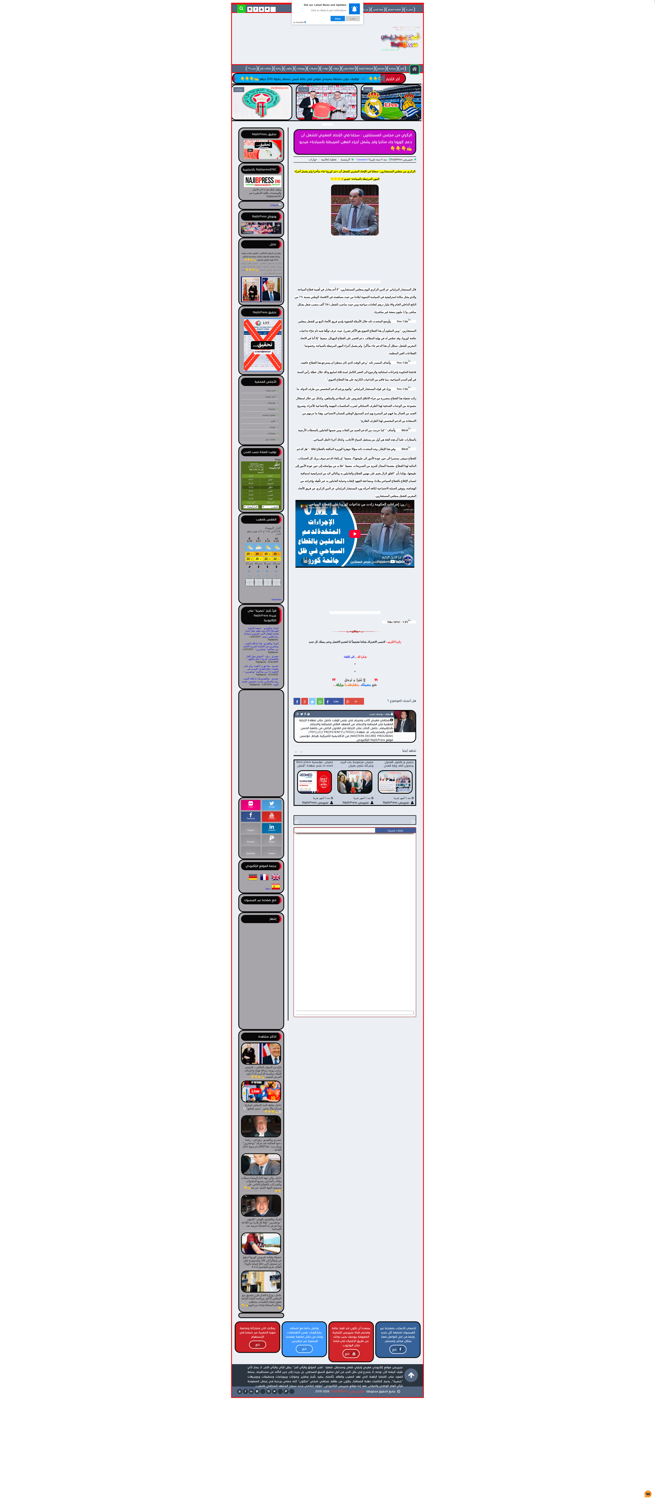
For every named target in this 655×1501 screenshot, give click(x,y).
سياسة (392, 68)
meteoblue (276, 599)
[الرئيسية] (414, 69)
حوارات (336, 68)
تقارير (273, 421)
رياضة (278, 68)
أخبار (402, 68)
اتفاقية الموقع (394, 9)
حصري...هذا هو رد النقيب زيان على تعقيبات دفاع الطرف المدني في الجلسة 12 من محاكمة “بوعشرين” (261, 669)
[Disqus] (355, 877)
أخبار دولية (270, 390)
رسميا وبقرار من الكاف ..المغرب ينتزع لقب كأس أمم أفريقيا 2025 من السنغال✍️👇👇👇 (391, 116)
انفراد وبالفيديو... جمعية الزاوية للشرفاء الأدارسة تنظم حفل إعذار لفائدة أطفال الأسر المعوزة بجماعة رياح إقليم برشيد (261, 632)
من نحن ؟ (364, 9)
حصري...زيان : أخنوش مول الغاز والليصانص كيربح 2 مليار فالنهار (262, 657)
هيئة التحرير (378, 9)
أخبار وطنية (270, 396)
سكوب (288, 68)
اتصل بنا (409, 9)
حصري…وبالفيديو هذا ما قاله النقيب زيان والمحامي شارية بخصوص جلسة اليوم (260, 681)
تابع (394, 1349)
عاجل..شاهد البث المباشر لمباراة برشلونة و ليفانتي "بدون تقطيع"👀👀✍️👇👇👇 (326, 116)
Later (353, 18)
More (268, 889)
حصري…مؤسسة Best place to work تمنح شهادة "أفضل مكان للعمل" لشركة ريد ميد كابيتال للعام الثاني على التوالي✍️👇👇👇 (230, 79)
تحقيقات (313, 68)
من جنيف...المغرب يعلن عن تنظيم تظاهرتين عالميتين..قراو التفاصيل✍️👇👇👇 (261, 116)
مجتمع (381, 68)
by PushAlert (298, 22)
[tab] (395, 830)
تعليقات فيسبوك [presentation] (395, 830)
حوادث (325, 68)
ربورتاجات (300, 68)
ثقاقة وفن (348, 68)
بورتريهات (271, 402)
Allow (338, 18)
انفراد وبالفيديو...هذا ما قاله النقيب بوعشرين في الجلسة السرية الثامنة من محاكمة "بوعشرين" (261, 646)
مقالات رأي (265, 68)
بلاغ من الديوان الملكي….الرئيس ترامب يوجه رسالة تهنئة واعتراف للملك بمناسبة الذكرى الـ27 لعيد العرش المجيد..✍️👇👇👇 (261, 256)
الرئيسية (345, 159)
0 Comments (362, 159)
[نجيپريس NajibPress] (397, 52)
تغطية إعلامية (329, 159)
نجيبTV (252, 68)
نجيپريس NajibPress (348, 1391)
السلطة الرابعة (366, 68)
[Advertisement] (296, 39)
